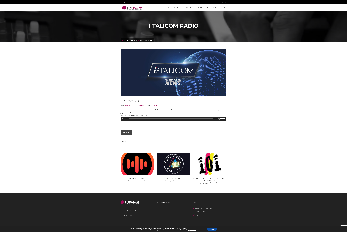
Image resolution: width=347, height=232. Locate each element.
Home (135, 40)
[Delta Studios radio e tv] (173, 164)
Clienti (177, 211)
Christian (141, 105)
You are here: (128, 40)
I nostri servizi (163, 211)
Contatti (161, 217)
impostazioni (192, 230)
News (141, 40)
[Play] (123, 119)
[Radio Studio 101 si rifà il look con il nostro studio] (209, 164)
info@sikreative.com (211, 2)
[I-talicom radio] (173, 72)
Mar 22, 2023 (204, 183)
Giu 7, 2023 (168, 181)
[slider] (222, 118)
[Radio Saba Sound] (137, 164)
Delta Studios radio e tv (173, 178)
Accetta (212, 229)
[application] (173, 119)
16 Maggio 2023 (129, 105)
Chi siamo (178, 208)
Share (125, 132)
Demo (160, 214)
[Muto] (219, 119)
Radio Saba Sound (137, 178)
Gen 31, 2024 (132, 181)
